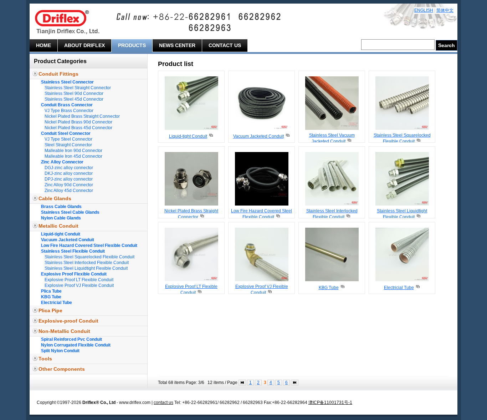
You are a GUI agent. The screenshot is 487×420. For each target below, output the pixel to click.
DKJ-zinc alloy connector (69, 173)
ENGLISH (423, 10)
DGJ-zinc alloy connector (69, 167)
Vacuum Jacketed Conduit (67, 239)
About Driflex (84, 45)
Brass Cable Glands (61, 206)
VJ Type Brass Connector (69, 110)
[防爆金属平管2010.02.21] (191, 279)
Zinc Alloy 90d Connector (69, 184)
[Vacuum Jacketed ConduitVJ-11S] (287, 136)
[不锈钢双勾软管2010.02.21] (332, 204)
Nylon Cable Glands (61, 218)
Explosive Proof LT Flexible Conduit (79, 279)
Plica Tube (51, 291)
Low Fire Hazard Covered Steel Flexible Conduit (89, 245)
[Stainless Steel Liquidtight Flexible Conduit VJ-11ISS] (418, 216)
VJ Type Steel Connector (68, 139)
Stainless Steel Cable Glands (70, 212)
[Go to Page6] (294, 382)
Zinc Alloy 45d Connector (69, 190)
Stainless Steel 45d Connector (74, 99)
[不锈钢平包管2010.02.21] (402, 204)
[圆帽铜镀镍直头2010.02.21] (191, 204)
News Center (177, 45)
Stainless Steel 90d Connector (74, 93)
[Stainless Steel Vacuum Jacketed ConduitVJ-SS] (349, 141)
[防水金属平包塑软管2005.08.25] (191, 128)
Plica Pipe (50, 310)
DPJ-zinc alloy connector (69, 179)
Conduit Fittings (58, 74)
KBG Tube (51, 296)
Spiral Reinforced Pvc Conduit (71, 339)
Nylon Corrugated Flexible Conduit (76, 345)
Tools (45, 358)
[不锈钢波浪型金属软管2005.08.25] (332, 128)
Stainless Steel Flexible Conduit (73, 251)
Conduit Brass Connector (67, 104)
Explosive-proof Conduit (68, 321)
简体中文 (444, 10)
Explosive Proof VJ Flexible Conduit (79, 285)
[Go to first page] (242, 382)
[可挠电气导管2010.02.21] (402, 279)
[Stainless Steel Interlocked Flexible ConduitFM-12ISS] (348, 216)
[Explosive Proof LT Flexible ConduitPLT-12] (199, 292)
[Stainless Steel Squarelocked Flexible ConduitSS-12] (418, 141)
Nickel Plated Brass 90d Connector (78, 122)
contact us (163, 402)
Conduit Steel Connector (66, 133)
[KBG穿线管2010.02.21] (332, 279)
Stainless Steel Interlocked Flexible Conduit (87, 262)
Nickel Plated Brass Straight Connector (82, 116)
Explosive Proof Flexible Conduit (74, 274)
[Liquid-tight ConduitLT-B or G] (211, 136)
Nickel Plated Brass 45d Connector (78, 127)
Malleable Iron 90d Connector (73, 150)
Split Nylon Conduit (60, 350)
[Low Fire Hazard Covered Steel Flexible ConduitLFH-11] (278, 216)
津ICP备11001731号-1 (330, 402)
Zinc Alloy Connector (62, 162)
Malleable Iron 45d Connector (73, 156)
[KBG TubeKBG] (342, 287)
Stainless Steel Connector (67, 82)
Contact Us (225, 45)
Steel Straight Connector (68, 144)
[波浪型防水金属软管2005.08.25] (261, 128)
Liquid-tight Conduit (60, 234)
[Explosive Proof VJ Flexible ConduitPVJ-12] (269, 292)
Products (132, 45)
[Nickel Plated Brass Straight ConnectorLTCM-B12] (202, 216)
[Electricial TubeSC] (417, 287)
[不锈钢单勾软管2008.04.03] (402, 128)
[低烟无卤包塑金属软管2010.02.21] (261, 204)
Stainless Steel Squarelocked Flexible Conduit (89, 256)
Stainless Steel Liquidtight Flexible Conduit (86, 268)
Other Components (62, 369)
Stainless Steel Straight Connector (78, 87)
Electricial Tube (56, 302)
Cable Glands (55, 198)
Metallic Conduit (58, 226)
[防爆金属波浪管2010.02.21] (261, 279)
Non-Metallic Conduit (64, 331)
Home (43, 45)
